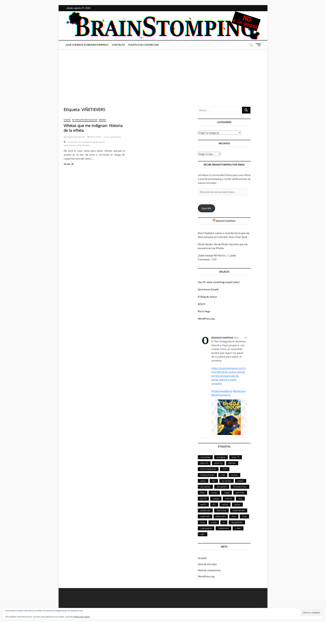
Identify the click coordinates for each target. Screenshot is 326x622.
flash (202, 492)
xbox (202, 534)
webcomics (223, 528)
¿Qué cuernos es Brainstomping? (86, 44)
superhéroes (239, 510)
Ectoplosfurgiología (84, 119)
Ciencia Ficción (207, 475)
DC (213, 480)
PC (214, 504)
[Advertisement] (163, 74)
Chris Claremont (208, 469)
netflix (203, 504)
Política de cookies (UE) (143, 44)
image (226, 492)
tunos (213, 522)
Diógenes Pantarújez (75, 137)
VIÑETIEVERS (83, 145)
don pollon (222, 486)
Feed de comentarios (209, 570)
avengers (221, 457)
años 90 (218, 463)
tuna (202, 522)
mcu (240, 498)
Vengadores (236, 522)
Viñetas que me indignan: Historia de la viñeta (93, 128)
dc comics (226, 480)
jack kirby (240, 492)
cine (223, 475)
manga (216, 498)
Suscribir (206, 208)
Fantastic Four (240, 486)
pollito (225, 504)
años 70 (235, 457)
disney (241, 480)
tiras (244, 516)
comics (234, 475)
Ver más (71, 164)
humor (214, 492)
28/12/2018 (95, 137)
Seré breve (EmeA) (208, 289)
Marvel (228, 498)
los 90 (203, 498)
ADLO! (201, 303)
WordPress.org (206, 318)
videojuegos (206, 528)
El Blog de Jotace (207, 296)
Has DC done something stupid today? (219, 282)
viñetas (72, 145)
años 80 (204, 463)
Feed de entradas (207, 564)
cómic (203, 480)
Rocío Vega (204, 311)
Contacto (118, 44)
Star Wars (221, 510)
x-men (238, 528)
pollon (237, 504)
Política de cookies (82, 616)
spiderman (205, 510)
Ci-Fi (224, 469)
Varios (102, 119)
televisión (220, 516)
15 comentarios (113, 137)
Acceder (202, 558)
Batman (232, 463)
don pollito (205, 486)
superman (205, 516)
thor (234, 516)
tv (224, 522)
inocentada (72, 142)
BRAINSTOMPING (226, 220)
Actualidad (205, 457)
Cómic (67, 119)
